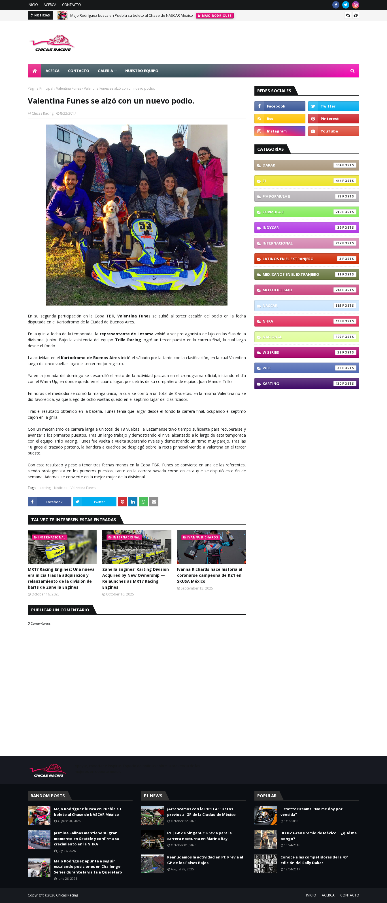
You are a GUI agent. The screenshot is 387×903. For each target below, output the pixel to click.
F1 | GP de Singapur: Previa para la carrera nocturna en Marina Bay (199, 835)
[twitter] (345, 5)
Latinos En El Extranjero (302, 258)
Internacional (302, 243)
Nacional (302, 336)
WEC (302, 368)
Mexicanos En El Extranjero (302, 274)
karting (45, 487)
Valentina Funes (68, 88)
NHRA (302, 321)
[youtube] (333, 131)
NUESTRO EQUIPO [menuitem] (141, 70)
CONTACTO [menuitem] (78, 70)
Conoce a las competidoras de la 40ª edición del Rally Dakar (314, 859)
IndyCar (302, 227)
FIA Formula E (302, 196)
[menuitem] (34, 70)
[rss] (279, 118)
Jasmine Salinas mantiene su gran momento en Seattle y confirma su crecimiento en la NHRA (86, 838)
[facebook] (335, 5)
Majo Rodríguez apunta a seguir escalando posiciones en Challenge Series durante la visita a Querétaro (88, 866)
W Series (302, 352)
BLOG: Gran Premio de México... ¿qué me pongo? (318, 835)
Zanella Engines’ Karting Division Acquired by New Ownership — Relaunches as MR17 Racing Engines (135, 578)
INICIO (33, 4)
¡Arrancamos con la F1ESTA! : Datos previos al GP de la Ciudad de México (201, 811)
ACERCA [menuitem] (52, 70)
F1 (302, 180)
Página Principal (40, 88)
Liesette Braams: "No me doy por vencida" (311, 811)
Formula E (302, 211)
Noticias (60, 487)
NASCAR (302, 305)
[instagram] (355, 5)
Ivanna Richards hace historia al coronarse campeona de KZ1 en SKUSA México (209, 575)
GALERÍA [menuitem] (105, 70)
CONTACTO (71, 4)
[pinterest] (333, 118)
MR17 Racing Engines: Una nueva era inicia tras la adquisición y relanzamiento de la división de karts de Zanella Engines (61, 578)
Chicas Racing (43, 113)
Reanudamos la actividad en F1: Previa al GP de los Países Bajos (205, 859)
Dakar (302, 165)
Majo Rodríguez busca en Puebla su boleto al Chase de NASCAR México (131, 15)
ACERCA (50, 4)
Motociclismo (302, 289)
